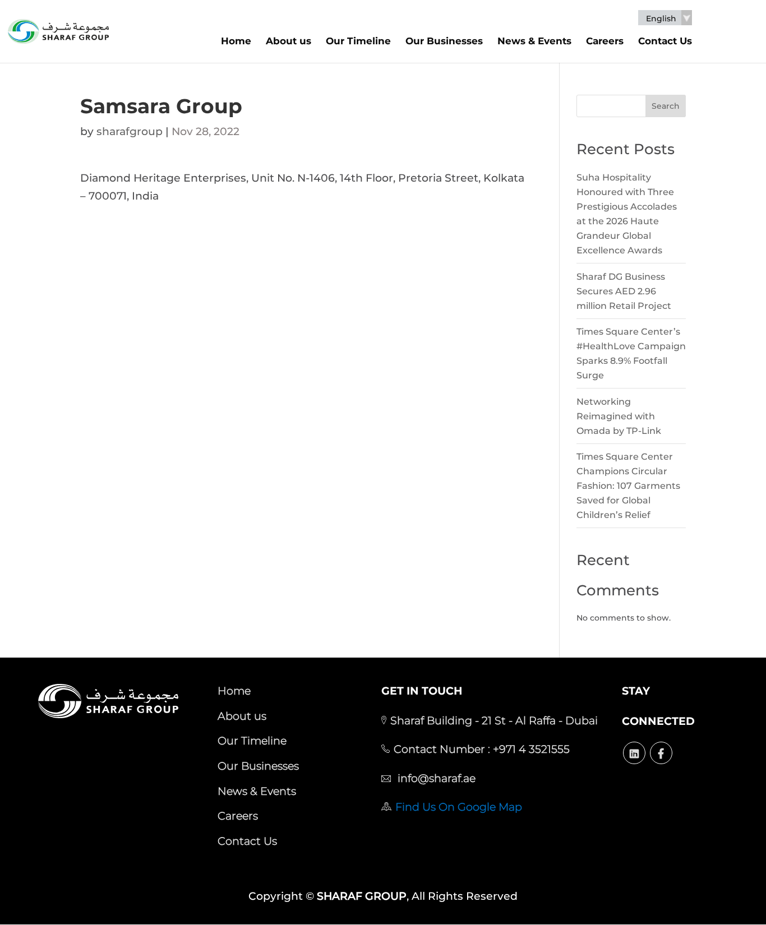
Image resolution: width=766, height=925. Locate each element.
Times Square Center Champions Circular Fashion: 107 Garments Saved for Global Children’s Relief (628, 485)
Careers (605, 41)
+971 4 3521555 (530, 749)
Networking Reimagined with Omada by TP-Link (618, 416)
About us (288, 41)
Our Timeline (358, 41)
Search (666, 106)
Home (236, 41)
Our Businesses (444, 41)
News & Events (534, 41)
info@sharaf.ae (435, 778)
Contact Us (665, 41)
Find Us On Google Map (458, 806)
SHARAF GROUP (362, 896)
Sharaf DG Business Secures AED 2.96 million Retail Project (623, 291)
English (661, 19)
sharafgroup (129, 131)
